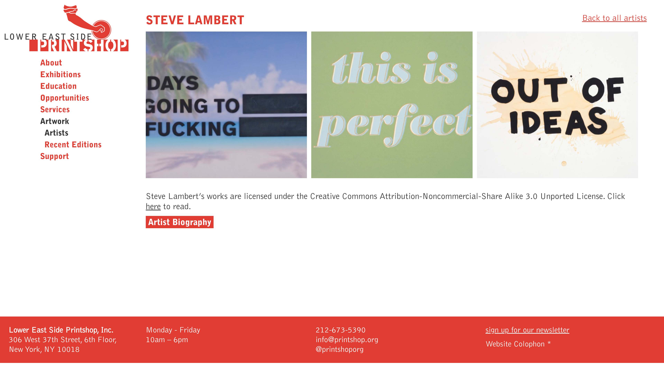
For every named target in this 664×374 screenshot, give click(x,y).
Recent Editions (73, 144)
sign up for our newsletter (527, 330)
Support (54, 156)
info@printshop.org (347, 339)
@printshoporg (340, 349)
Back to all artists (614, 18)
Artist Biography (179, 222)
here (153, 206)
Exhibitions (60, 74)
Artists (56, 133)
